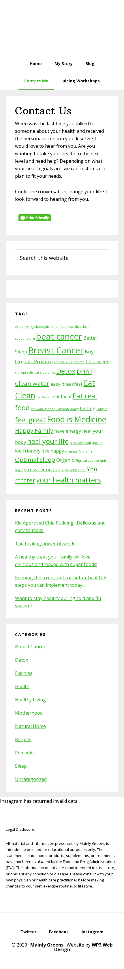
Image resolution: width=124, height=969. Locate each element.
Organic (65, 460)
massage (71, 451)
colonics (49, 372)
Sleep (21, 766)
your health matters (68, 480)
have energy (67, 430)
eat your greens (43, 409)
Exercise (24, 673)
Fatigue (102, 409)
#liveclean (82, 327)
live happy (53, 450)
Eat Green (44, 397)
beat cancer (59, 336)
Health (22, 686)
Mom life (86, 451)
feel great (30, 419)
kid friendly (27, 450)
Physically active (87, 461)
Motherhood (29, 713)
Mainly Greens (62, 27)
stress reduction (42, 469)
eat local (62, 396)
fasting (87, 408)
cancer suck (63, 362)
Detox (66, 371)
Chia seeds (97, 361)
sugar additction (73, 470)
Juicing (97, 443)
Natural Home (30, 726)
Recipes (23, 739)
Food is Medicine (76, 419)
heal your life (48, 441)
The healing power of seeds (45, 543)
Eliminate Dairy (67, 409)
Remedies (25, 753)
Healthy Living (30, 700)
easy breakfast (66, 384)
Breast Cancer (56, 350)
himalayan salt (80, 443)
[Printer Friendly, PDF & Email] (35, 219)
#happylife (42, 327)
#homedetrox (62, 327)
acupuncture (25, 338)
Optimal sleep (35, 459)
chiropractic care (28, 372)
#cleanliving (24, 327)
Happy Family (34, 430)
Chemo (78, 362)
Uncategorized (31, 779)
